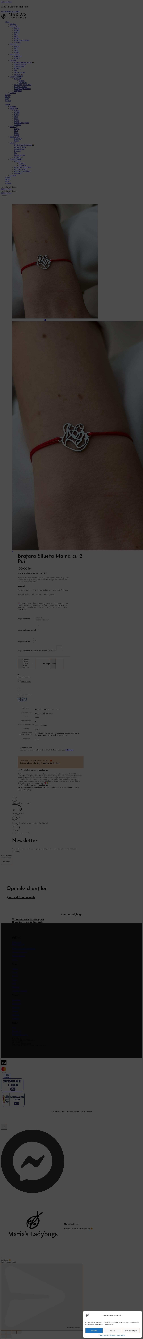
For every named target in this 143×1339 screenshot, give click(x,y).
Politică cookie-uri (103, 1335)
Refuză (112, 1331)
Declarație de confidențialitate (117, 1335)
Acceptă (94, 1331)
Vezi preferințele (131, 1331)
